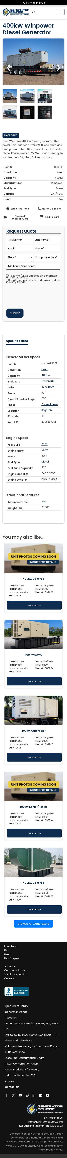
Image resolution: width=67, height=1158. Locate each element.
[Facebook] (6, 1095)
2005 (44, 444)
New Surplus (11, 958)
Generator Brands (16, 1012)
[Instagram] (27, 1095)
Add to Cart (51, 216)
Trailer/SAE (48, 381)
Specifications (20, 208)
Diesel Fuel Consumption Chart (24, 1058)
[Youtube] (20, 1095)
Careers (9, 978)
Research (11, 1017)
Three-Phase (49, 404)
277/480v (47, 387)
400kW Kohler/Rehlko (33, 807)
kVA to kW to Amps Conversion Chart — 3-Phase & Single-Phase (31, 1038)
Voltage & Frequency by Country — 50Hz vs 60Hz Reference (32, 1049)
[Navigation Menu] (60, 12)
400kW (45, 375)
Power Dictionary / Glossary (22, 1069)
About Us (9, 966)
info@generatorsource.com (45, 1122)
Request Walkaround (20, 217)
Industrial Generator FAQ (20, 1075)
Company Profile (14, 970)
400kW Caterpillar (33, 731)
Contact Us (12, 1087)
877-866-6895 (34, 2)
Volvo (44, 450)
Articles (9, 1081)
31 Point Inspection (15, 974)
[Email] (40, 1095)
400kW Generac (33, 579)
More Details (34, 605)
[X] (13, 1095)
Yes (43, 501)
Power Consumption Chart (21, 1063)
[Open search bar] (33, 12)
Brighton (46, 410)
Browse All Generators (33, 924)
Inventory (10, 946)
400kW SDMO (33, 655)
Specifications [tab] (17, 341)
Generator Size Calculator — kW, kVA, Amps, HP (32, 1026)
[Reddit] (47, 1095)
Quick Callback (51, 208)
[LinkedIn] (33, 1095)
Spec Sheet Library (16, 1006)
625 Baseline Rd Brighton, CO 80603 (41, 1126)
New (6, 950)
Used (44, 369)
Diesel (45, 461)
